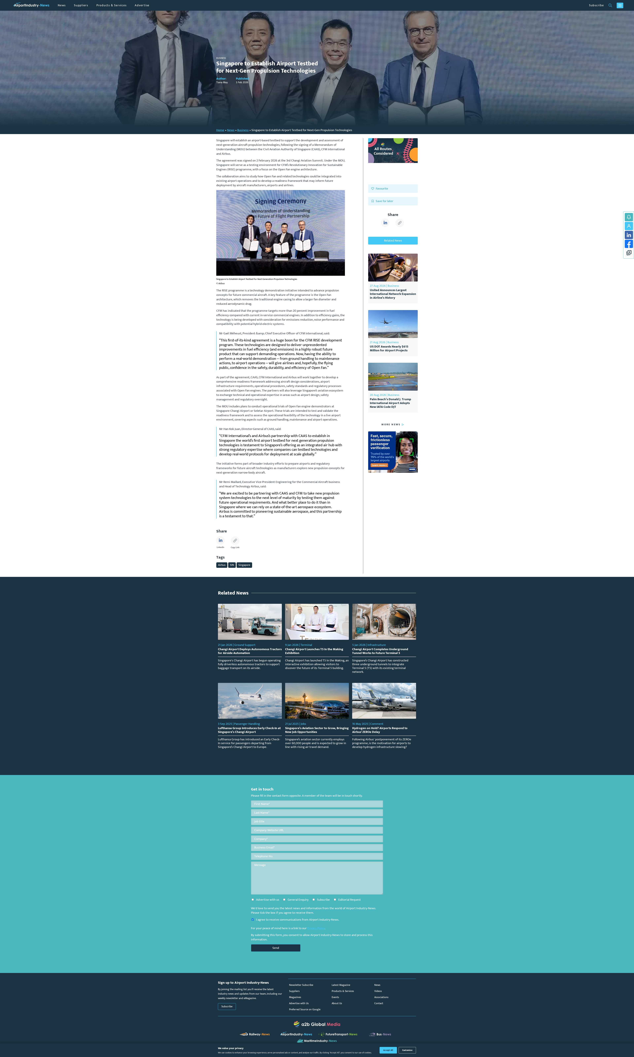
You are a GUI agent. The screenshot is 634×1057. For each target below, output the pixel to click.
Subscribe (596, 5)
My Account (629, 226)
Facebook (629, 244)
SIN (232, 565)
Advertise (142, 5)
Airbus (222, 565)
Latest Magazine (341, 985)
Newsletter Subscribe (301, 985)
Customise (407, 1050)
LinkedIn (629, 235)
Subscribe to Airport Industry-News (629, 217)
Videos (378, 991)
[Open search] (610, 5)
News (62, 5)
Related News (393, 240)
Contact (378, 1003)
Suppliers (81, 5)
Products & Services (111, 5)
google (629, 253)
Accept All (388, 1050)
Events (335, 997)
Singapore (244, 565)
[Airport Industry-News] (31, 5)
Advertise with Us (299, 1003)
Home (220, 130)
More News (391, 425)
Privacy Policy (316, 928)
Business (243, 130)
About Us (337, 1003)
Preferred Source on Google (304, 1009)
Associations (381, 997)
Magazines (295, 997)
